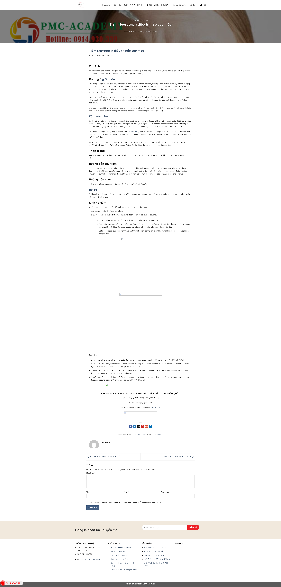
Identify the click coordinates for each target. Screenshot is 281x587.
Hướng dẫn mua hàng (119, 559)
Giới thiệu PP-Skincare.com (121, 547)
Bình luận (90, 473)
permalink (159, 434)
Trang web (165, 492)
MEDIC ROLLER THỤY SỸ (153, 551)
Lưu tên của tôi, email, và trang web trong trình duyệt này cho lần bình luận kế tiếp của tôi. (125, 502)
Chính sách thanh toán (120, 555)
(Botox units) (133, 131)
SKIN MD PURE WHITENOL (154, 555)
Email (126, 492)
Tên (88, 492)
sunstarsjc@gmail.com (91, 559)
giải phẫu (108, 79)
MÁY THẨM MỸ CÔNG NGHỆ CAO (157, 559)
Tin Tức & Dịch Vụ (140, 21)
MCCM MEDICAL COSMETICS (155, 547)
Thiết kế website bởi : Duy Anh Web (140, 584)
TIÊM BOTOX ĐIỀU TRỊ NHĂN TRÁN (177, 456)
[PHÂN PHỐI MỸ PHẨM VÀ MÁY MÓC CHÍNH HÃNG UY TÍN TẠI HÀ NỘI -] (86, 5)
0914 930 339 (155, 408)
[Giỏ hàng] (205, 5)
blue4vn (153, 32)
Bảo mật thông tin (118, 551)
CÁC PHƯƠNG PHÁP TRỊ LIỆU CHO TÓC (105, 456)
